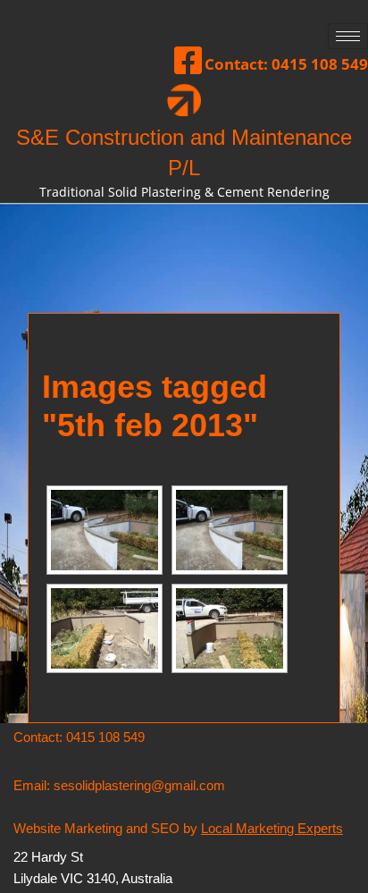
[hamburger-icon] (348, 36)
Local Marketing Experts (272, 828)
